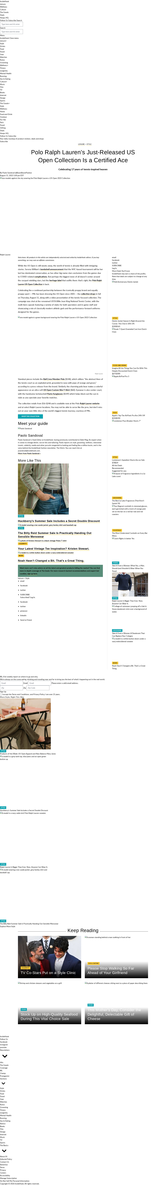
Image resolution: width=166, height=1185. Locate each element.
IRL (1, 1070)
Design (2, 98)
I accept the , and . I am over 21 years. (31, 694)
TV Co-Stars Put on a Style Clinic (48, 973)
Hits (1, 1062)
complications (40, 277)
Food (2, 49)
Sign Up (3, 691)
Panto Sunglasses (55, 394)
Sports (2, 100)
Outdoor (3, 117)
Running (3, 76)
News (21, 555)
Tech (2, 122)
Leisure (3, 4)
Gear (2, 54)
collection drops (88, 294)
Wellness (3, 7)
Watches (3, 57)
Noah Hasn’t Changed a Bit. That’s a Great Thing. (51, 560)
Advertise (4, 1164)
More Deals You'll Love (121, 271)
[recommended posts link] (49, 957)
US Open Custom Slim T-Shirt (56, 390)
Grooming (4, 62)
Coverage (3, 1068)
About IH (3, 1156)
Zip (24, 688)
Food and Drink (6, 114)
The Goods (4, 12)
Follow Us (4, 20)
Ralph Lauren (86, 404)
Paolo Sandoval (8, 172)
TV (1, 90)
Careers (3, 1173)
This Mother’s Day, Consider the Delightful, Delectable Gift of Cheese (114, 1014)
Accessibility (5, 1175)
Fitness (3, 68)
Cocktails (117, 530)
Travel (2, 51)
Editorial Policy (6, 1159)
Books (2, 92)
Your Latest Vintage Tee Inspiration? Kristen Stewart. (53, 548)
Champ (3, 1073)
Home (2, 111)
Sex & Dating (5, 79)
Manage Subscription (8, 1178)
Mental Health (5, 73)
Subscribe (12, 20)
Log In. (32, 597)
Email (25, 683)
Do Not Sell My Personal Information (14, 1181)
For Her (3, 119)
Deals (2, 15)
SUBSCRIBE (25, 594)
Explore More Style (7, 926)
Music (2, 84)
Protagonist (4, 1076)
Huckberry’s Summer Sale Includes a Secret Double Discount (59, 521)
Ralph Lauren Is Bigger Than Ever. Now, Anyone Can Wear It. (24, 867)
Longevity (4, 70)
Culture (3, 9)
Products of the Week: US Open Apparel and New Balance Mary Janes (28, 753)
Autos (2, 60)
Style (2, 43)
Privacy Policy (38, 694)
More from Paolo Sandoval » (29, 453)
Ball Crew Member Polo (54, 379)
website (95, 404)
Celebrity (23, 543)
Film (1, 87)
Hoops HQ (4, 17)
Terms (2, 1167)
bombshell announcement (52, 269)
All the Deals (117, 465)
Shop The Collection (30, 416)
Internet (3, 95)
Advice (2, 1123)
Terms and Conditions (20, 694)
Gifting (3, 128)
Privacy (3, 1170)
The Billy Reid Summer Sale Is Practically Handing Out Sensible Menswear (29, 923)
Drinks (2, 46)
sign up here (32, 574)
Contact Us (4, 1162)
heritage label (55, 281)
